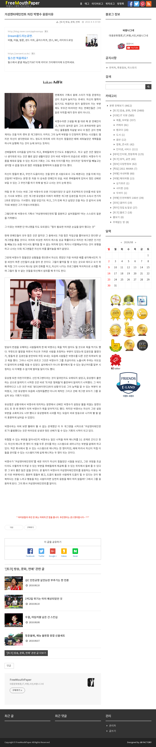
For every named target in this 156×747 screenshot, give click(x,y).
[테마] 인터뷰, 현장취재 (128, 154)
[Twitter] (136, 3)
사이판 (122, 188)
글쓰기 (112, 731)
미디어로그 (97, 3)
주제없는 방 (120, 222)
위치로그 (110, 3)
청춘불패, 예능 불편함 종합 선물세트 (45, 635)
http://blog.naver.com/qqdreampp (25, 31)
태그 (87, 3)
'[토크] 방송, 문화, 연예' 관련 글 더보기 (26, 653)
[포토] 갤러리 (122, 203)
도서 (120, 135)
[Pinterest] (142, 3)
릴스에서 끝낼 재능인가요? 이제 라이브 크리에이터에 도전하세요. (41, 62)
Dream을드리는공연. (20, 36)
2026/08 (128, 242)
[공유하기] (16, 527)
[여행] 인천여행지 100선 (128, 198)
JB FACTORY (145, 742)
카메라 (122, 125)
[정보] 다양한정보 (124, 164)
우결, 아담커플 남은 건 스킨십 (41, 617)
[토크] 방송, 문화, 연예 (70, 22)
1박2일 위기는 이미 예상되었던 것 (43, 598)
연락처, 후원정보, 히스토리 (123, 67)
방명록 (120, 3)
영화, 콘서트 (125, 144)
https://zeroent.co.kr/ (19, 54)
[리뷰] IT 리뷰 (123, 115)
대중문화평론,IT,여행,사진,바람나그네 (27, 684)
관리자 (112, 725)
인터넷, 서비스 (127, 149)
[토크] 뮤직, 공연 (124, 159)
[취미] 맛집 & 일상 (124, 207)
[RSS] (148, 3)
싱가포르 (122, 183)
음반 (121, 139)
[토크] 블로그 (122, 212)
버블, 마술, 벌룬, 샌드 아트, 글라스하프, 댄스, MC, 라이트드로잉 (40, 40)
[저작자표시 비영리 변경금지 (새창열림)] (40, 527)
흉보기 (118, 217)
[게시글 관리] (20, 527)
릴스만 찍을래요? (18, 58)
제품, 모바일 (126, 120)
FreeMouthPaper (20, 680)
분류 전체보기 (120, 105)
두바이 (121, 193)
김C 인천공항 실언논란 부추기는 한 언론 (47, 580)
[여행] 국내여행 (123, 173)
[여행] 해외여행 (123, 178)
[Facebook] (130, 3)
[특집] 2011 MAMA (124, 168)
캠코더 (122, 130)
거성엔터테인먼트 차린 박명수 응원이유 (29, 14)
